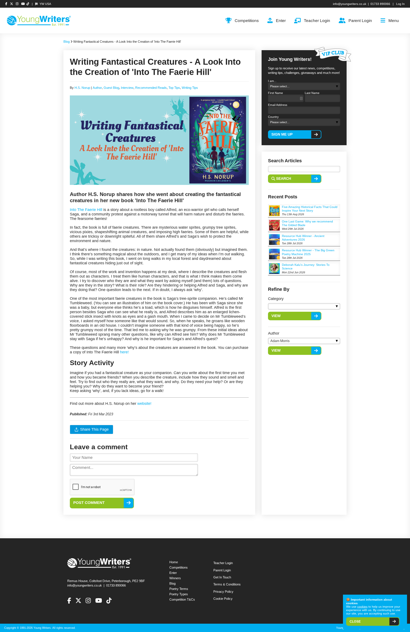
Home (173, 562)
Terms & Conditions (227, 584)
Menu (393, 20)
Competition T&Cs (182, 599)
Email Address (277, 105)
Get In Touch (222, 577)
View (276, 316)
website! (144, 403)
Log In (400, 4)
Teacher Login (317, 20)
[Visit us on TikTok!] (27, 4)
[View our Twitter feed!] (12, 4)
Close (355, 621)
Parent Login (360, 20)
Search (283, 179)
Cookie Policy (223, 598)
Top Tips (174, 87)
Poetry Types (178, 594)
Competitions (247, 20)
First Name (275, 93)
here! (124, 352)
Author (97, 87)
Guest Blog (111, 87)
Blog (66, 41)
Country (273, 116)
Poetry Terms (178, 589)
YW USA (45, 4)
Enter (281, 20)
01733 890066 (380, 4)
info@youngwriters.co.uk (349, 4)
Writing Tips (190, 87)
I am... (272, 81)
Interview (127, 87)
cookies (362, 606)
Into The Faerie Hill (86, 210)
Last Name (312, 93)
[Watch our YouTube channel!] (23, 4)
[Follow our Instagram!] (18, 4)
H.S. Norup (82, 87)
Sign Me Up (282, 134)
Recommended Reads (151, 87)
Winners (175, 578)
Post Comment (89, 502)
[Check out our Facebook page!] (6, 4)
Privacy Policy (223, 591)
